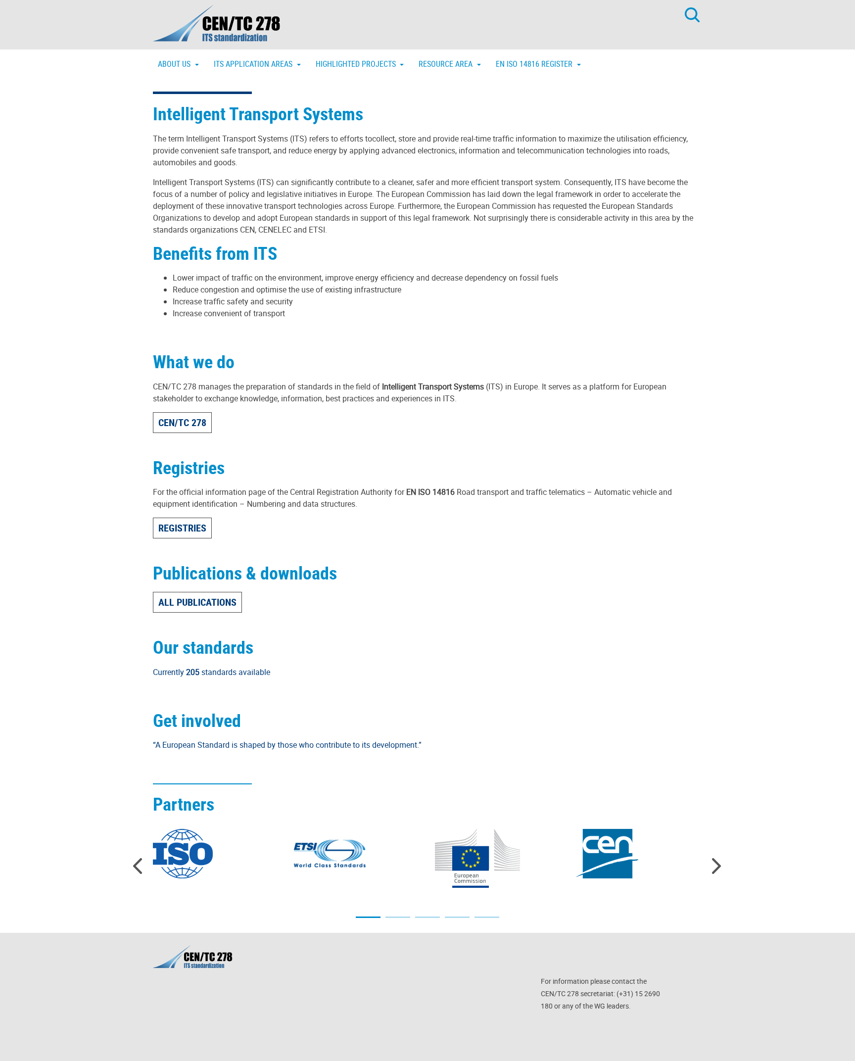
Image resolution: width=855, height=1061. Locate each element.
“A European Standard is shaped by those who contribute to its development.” (287, 744)
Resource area (447, 63)
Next (717, 866)
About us (175, 63)
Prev (138, 866)
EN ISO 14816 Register (535, 63)
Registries (182, 527)
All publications (197, 602)
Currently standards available (211, 672)
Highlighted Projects (357, 63)
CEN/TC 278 (182, 422)
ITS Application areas (254, 63)
